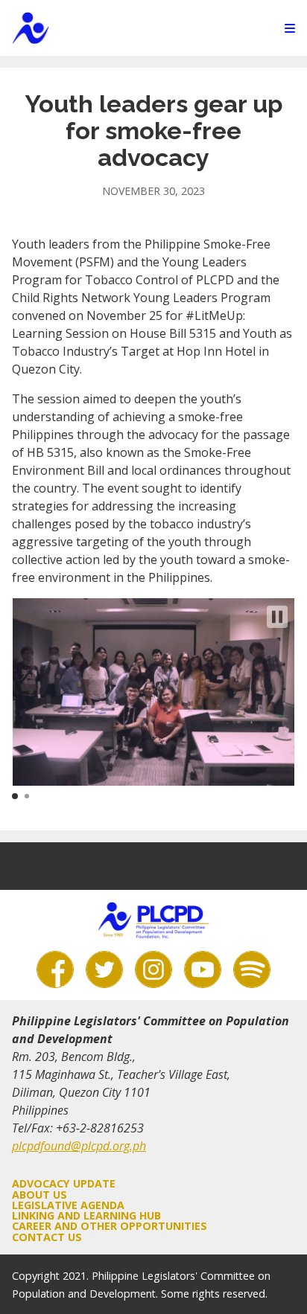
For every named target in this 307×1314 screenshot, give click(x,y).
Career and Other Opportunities (109, 1226)
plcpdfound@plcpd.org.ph (79, 1146)
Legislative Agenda (68, 1205)
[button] (277, 617)
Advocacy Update (63, 1183)
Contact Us (47, 1237)
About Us (39, 1195)
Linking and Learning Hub (86, 1215)
